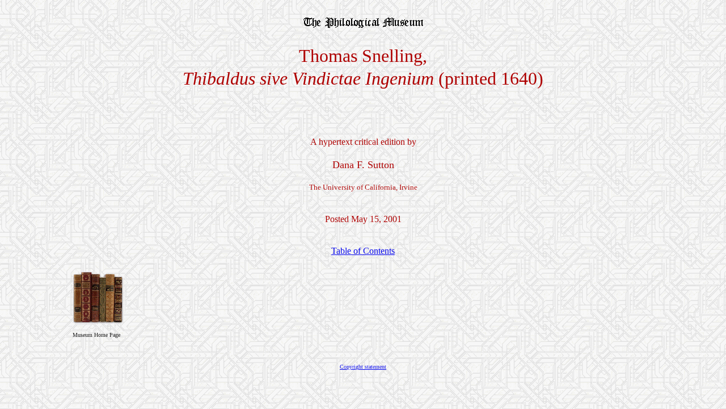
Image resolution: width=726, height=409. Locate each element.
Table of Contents (363, 251)
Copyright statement (363, 367)
